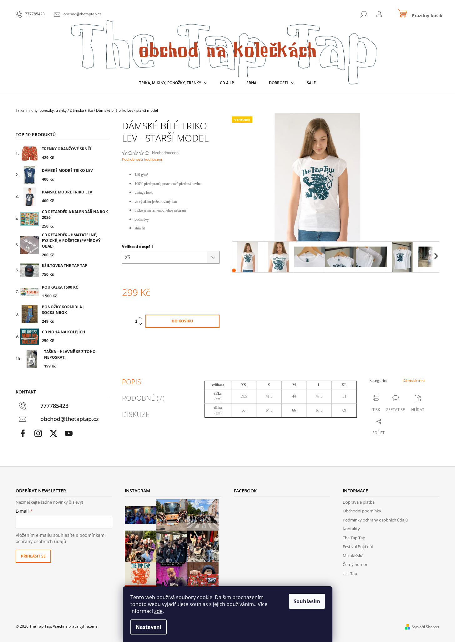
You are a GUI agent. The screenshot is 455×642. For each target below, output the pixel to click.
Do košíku (182, 321)
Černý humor (355, 564)
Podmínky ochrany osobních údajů (375, 520)
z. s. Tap (350, 573)
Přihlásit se (33, 556)
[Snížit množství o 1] (140, 324)
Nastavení (148, 627)
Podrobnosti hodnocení (142, 159)
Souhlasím (307, 601)
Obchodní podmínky (362, 511)
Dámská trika (414, 380)
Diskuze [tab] (135, 414)
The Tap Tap (354, 538)
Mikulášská (353, 555)
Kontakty (351, 529)
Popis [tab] (131, 381)
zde (158, 611)
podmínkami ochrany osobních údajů (61, 538)
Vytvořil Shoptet (425, 626)
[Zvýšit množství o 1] (140, 318)
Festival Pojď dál (358, 546)
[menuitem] (173, 83)
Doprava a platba (359, 502)
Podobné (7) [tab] (143, 398)
